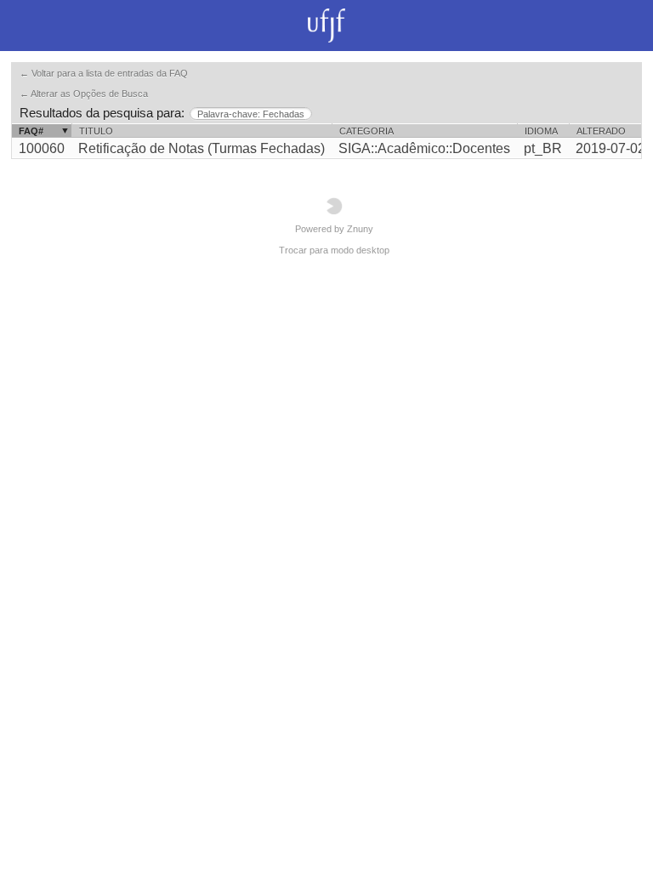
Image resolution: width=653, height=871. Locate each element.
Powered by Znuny (334, 229)
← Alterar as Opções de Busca (84, 93)
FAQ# (31, 131)
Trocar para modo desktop (334, 250)
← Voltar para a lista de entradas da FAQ (104, 73)
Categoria (366, 131)
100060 (42, 148)
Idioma (541, 131)
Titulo (96, 131)
